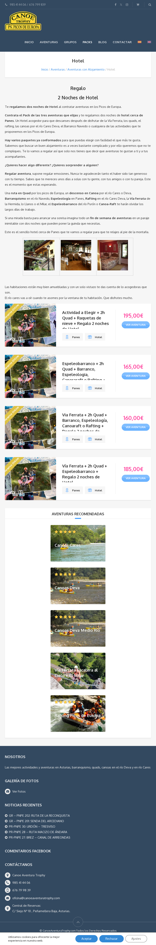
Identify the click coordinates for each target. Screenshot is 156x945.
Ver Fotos (19, 791)
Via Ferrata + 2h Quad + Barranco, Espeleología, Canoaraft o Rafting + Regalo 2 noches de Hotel (85, 425)
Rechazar (111, 938)
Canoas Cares (68, 545)
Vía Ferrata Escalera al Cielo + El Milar (76, 672)
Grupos (70, 42)
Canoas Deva (67, 587)
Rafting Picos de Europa (78, 715)
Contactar (122, 42)
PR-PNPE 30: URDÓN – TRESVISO (32, 826)
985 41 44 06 (18, 4)
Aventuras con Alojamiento (86, 69)
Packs (87, 42)
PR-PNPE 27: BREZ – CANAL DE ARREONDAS (39, 837)
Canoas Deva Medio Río (77, 630)
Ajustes (136, 938)
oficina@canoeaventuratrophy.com (36, 898)
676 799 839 (37, 4)
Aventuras (49, 42)
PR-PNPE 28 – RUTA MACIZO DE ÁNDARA (38, 832)
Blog (102, 42)
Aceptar (86, 938)
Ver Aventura (136, 324)
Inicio (29, 42)
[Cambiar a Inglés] (149, 42)
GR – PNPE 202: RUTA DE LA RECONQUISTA (39, 816)
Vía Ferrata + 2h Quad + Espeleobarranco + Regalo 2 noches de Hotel (84, 474)
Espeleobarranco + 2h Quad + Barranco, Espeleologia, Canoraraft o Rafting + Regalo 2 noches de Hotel (83, 377)
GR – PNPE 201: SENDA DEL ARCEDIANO (36, 821)
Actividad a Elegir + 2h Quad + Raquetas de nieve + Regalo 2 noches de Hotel (85, 320)
